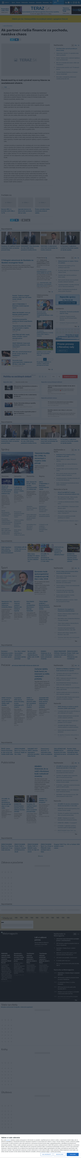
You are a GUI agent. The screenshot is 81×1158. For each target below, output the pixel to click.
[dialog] (40, 1146)
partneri (8, 1140)
